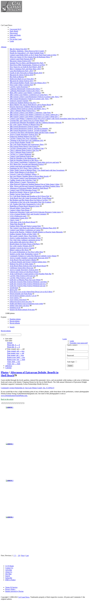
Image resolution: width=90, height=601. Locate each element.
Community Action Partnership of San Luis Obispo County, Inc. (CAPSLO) (27, 388)
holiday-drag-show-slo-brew (19, 306)
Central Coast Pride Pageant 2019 (21, 59)
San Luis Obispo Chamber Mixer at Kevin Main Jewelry (29, 176)
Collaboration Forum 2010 (19, 218)
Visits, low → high (13, 364)
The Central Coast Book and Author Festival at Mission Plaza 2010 (33, 228)
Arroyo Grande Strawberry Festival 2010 (24, 270)
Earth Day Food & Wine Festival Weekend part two (28, 284)
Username (70, 349)
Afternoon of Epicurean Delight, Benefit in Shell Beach (29, 188)
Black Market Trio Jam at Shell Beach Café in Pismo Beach (30, 105)
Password (70, 355)
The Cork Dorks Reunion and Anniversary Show (27, 144)
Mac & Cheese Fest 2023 (18, 49)
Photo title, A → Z (13, 345)
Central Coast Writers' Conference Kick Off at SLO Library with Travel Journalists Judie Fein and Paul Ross (47, 118)
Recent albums (15, 323)
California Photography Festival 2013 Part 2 (25, 89)
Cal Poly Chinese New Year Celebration (24, 138)
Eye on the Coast (16, 39)
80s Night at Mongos (17, 77)
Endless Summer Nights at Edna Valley (23, 234)
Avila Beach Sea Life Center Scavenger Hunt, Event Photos (31, 198)
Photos (4, 372)
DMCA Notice (10, 580)
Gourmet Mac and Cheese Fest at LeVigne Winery (27, 120)
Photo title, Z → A (13, 347)
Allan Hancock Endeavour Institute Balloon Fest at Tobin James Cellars (34, 184)
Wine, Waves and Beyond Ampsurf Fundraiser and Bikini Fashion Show (35, 186)
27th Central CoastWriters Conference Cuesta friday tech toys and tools (34, 162)
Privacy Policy (10, 589)
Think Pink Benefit (16, 224)
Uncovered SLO (15, 29)
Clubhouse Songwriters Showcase (21, 268)
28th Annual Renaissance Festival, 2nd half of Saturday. (29, 128)
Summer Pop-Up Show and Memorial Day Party (27, 63)
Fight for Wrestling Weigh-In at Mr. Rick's (24, 160)
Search (12, 327)
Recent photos (15, 321)
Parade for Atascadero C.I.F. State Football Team (27, 53)
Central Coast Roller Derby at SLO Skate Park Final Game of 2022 (33, 55)
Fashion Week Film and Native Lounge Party (25, 226)
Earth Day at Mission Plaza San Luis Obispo (25, 280)
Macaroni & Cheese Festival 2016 (21, 75)
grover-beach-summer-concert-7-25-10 (23, 296)
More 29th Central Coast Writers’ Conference (25, 93)
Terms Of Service (11, 587)
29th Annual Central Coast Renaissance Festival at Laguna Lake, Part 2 (34, 97)
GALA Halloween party (18, 216)
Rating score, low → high (16, 359)
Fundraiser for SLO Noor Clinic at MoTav (24, 168)
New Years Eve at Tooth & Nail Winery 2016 (25, 67)
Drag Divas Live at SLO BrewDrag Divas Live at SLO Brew (31, 292)
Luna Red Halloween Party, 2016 (21, 71)
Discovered (14, 33)
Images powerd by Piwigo (14, 591)
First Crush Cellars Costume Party (21, 85)
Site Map (8, 574)
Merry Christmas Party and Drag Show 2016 (25, 69)
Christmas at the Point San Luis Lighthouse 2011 (26, 140)
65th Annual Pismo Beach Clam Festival (24, 146)
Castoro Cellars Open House (20, 210)
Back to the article (7, 399)
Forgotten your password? (79, 343)
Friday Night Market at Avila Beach (22, 172)
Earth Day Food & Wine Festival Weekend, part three (28, 282)
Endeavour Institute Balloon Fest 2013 (23, 103)
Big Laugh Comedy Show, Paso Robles (23, 236)
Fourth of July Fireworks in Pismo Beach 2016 (26, 73)
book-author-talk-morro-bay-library (22, 242)
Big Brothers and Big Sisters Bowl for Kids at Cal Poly (29, 200)
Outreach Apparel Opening (19, 101)
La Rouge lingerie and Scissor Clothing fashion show (28, 262)
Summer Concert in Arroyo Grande (22, 248)
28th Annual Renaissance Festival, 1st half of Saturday (28, 130)
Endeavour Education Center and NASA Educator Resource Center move (35, 212)
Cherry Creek (14, 220)
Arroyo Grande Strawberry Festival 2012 (24, 134)
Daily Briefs (14, 31)
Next (22, 555)
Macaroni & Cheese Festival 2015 (21, 81)
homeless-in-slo (15, 308)
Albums (3, 47)
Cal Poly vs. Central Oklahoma (20, 154)
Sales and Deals (15, 35)
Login (12, 41)
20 (19, 555)
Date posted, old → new (15, 355)
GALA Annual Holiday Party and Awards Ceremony (28, 214)
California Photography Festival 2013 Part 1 (25, 91)
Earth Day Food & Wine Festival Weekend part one (27, 286)
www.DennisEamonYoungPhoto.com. (14, 396)
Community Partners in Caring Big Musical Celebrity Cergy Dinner (33, 256)
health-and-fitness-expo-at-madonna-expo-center (26, 304)
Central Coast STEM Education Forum (23, 190)
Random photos (15, 319)
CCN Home (9, 566)
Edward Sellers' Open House (20, 208)
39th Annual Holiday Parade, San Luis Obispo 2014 (28, 83)
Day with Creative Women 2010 (21, 246)
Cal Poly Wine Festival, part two (21, 278)
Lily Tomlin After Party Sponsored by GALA (25, 204)
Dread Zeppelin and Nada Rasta (21, 294)
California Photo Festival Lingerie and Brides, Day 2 (28, 109)
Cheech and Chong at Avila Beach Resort (24, 272)
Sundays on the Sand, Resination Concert (24, 254)
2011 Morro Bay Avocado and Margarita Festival (27, 164)
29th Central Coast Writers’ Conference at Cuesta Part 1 (29, 95)
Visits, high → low (13, 362)
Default (9, 343)
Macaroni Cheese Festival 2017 (21, 61)
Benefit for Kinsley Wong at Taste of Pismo (25, 192)
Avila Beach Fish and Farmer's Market (23, 260)
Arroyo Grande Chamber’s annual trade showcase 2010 (29, 258)
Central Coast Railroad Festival (20, 156)
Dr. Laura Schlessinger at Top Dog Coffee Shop (26, 252)
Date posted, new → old (15, 353)
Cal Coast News (23, 597)
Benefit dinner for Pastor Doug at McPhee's (25, 244)
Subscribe (8, 578)
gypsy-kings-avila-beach (18, 300)
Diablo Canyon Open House (20, 194)
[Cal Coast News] (11, 11)
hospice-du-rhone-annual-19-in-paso (22, 310)
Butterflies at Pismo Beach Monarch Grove (25, 206)
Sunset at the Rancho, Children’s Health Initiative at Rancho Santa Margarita (36, 232)
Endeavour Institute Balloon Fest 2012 (23, 136)
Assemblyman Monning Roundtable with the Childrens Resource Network (35, 122)
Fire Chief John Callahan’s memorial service (25, 240)
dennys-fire (13, 290)
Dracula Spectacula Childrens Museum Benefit (26, 107)
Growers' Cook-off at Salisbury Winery (23, 174)
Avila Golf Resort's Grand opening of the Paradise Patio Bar (30, 274)
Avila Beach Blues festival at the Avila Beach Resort (28, 266)
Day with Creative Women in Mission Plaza (25, 124)
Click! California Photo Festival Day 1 (23, 111)
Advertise (8, 570)
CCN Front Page (15, 27)
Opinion (12, 37)
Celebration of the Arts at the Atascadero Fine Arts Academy (30, 202)
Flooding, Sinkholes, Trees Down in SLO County (27, 51)
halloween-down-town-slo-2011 (21, 302)
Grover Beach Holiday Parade (20, 142)
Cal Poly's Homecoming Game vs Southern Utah (27, 148)
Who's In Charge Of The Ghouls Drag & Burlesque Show (30, 57)
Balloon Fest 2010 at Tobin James (21, 264)
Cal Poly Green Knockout (19, 87)
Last (27, 555)
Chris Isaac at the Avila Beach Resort (22, 222)
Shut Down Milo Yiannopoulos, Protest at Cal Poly (27, 65)
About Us (8, 572)
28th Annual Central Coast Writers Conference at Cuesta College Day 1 (34, 117)
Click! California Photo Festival (21, 152)
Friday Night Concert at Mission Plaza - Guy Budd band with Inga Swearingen (37, 170)
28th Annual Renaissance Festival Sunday (24, 126)
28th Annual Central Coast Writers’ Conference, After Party (30, 113)
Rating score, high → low (16, 357)
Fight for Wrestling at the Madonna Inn (23, 158)
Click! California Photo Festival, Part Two (24, 150)
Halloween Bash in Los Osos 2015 (22, 79)
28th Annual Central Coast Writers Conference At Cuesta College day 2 (34, 115)
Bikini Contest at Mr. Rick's (19, 250)
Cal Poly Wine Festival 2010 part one (23, 276)
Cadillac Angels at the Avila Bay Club (23, 180)
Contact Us (9, 568)
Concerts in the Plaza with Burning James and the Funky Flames (32, 132)
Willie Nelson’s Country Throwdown (22, 182)
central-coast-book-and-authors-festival (23, 166)
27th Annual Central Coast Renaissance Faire (25, 178)
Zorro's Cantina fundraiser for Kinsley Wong (25, 238)
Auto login (71, 362)
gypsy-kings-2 (15, 298)
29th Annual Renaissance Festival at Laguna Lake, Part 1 (29, 99)
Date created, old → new (15, 351)
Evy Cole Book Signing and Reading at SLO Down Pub (29, 196)
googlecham (14, 288)
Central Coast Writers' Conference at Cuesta (25, 230)
